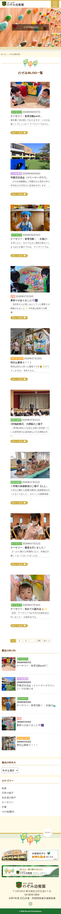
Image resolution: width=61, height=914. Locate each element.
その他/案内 (8, 811)
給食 (4, 788)
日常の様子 (8, 793)
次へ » (46, 641)
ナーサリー (8, 802)
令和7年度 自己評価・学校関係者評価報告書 (32, 898)
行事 (4, 807)
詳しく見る (17, 133)
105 (38, 641)
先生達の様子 (9, 797)
